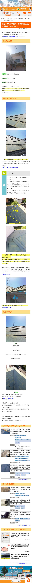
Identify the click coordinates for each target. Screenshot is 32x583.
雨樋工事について (7, 307)
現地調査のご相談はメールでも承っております (14, 36)
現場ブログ (9, 18)
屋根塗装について (6, 274)
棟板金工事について (8, 398)
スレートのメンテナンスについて (10, 167)
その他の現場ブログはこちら (23, 563)
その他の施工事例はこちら (24, 479)
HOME (3, 18)
